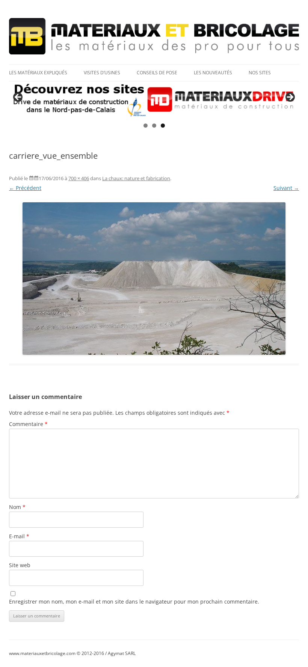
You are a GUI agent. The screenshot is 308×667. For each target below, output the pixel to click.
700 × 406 (78, 178)
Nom (17, 506)
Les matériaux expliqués (38, 72)
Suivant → (286, 187)
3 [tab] (163, 125)
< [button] (18, 97)
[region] (154, 99)
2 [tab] (154, 125)
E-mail (19, 536)
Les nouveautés (213, 72)
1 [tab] (145, 125)
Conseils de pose (157, 72)
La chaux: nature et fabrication (136, 178)
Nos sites (260, 72)
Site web (19, 565)
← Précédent (25, 187)
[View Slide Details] (154, 99)
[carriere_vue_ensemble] (154, 278)
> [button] (289, 97)
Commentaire (28, 424)
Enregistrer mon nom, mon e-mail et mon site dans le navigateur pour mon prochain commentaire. (134, 601)
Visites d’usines (102, 72)
